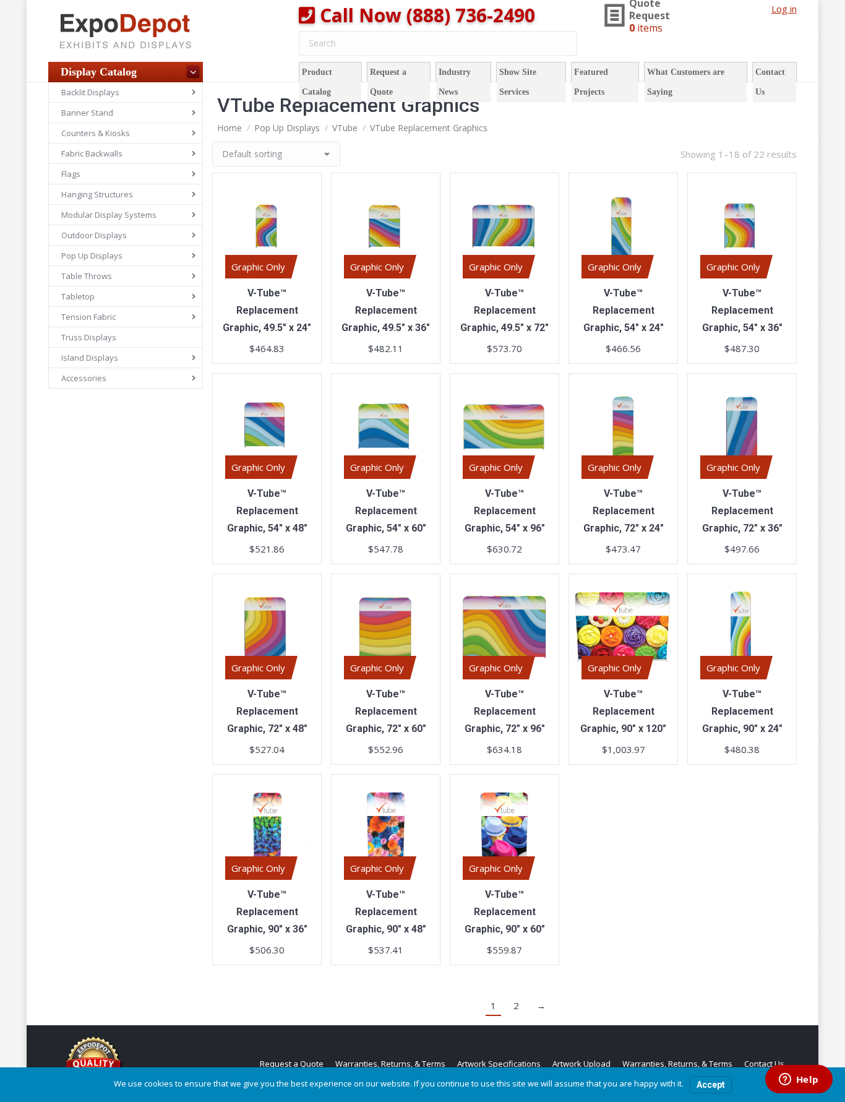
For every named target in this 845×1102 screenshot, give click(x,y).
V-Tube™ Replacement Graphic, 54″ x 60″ (386, 511)
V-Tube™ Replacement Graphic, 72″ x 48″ (267, 711)
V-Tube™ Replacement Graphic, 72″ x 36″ (742, 511)
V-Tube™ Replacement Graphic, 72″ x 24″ (623, 511)
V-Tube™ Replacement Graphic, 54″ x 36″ (742, 310)
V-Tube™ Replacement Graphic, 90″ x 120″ (623, 711)
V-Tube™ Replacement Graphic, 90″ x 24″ (742, 711)
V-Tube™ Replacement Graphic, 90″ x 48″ (386, 912)
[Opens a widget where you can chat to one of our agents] (799, 1080)
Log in (784, 8)
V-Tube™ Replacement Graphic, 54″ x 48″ (267, 511)
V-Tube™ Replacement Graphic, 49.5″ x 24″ (267, 310)
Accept (711, 1085)
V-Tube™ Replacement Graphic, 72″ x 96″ (505, 711)
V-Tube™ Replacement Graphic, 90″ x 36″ (267, 912)
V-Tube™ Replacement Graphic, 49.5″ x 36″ (385, 310)
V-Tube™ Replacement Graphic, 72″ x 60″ (386, 711)
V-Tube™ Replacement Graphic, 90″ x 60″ (505, 912)
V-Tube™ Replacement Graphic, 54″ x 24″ (623, 310)
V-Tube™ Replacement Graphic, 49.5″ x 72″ (504, 310)
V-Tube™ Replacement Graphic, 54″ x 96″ (505, 511)
